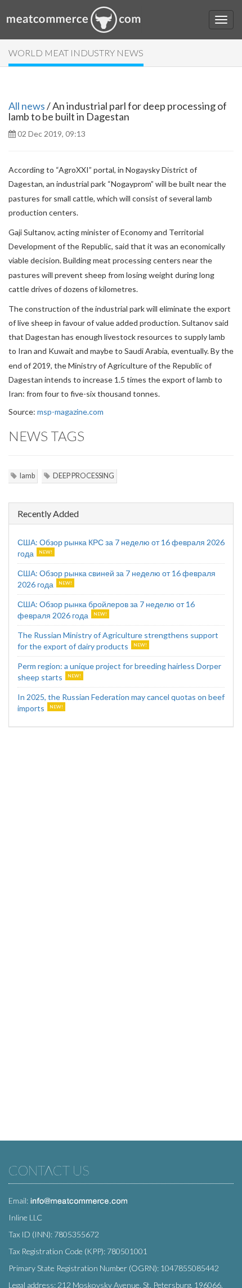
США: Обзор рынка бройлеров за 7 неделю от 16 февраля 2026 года (106, 609)
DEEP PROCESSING (83, 476)
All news (26, 106)
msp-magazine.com (70, 411)
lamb (27, 476)
